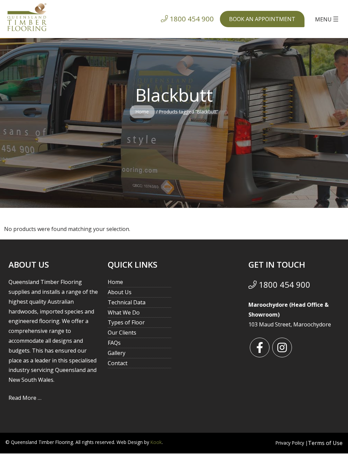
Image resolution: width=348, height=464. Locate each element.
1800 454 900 (283, 284)
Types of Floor (126, 322)
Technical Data (126, 302)
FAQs (114, 342)
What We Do (124, 312)
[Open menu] (327, 19)
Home (142, 111)
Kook (156, 442)
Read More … (24, 397)
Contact (117, 363)
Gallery (116, 353)
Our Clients (122, 332)
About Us (120, 292)
